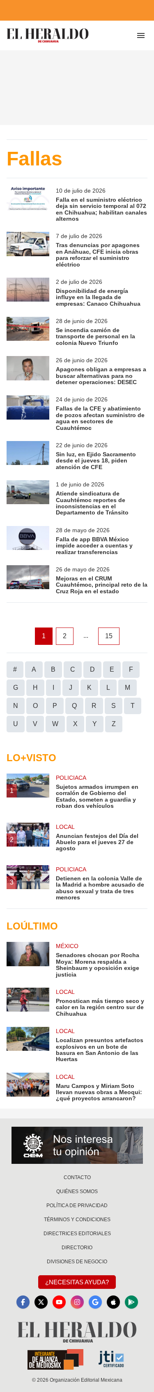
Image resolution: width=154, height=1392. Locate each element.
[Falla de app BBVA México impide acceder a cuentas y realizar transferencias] (28, 540)
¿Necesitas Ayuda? (77, 1282)
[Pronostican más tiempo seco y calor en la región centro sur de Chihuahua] (28, 1002)
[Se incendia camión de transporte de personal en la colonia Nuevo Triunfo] (28, 331)
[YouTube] (59, 1302)
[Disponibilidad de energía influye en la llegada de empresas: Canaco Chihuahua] (28, 292)
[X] (41, 1302)
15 (109, 635)
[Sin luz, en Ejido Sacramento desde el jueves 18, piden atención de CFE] (28, 455)
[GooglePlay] (131, 1302)
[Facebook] (23, 1302)
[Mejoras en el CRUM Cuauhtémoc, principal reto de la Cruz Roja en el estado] (28, 580)
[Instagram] (77, 1302)
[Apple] (113, 1302)
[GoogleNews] (95, 1302)
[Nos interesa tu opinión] (77, 1145)
